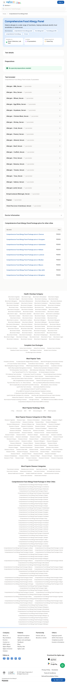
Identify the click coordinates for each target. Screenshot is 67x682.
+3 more (26, 34)
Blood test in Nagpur (12, 326)
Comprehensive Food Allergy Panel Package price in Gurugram (25, 239)
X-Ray (12, 410)
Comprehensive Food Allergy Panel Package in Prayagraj (33, 510)
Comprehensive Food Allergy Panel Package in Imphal (49, 603)
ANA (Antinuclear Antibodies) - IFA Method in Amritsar (44, 370)
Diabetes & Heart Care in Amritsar (19, 350)
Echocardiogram (37, 410)
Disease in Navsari (9, 449)
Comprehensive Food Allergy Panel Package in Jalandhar (33, 541)
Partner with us (40, 635)
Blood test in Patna (27, 330)
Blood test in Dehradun (13, 305)
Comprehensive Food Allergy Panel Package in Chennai (33, 484)
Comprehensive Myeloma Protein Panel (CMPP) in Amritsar (33, 401)
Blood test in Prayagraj (40, 330)
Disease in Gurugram (51, 430)
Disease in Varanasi (44, 458)
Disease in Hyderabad (52, 432)
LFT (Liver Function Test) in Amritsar (16, 363)
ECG (25, 410)
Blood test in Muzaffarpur (41, 324)
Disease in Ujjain (19, 458)
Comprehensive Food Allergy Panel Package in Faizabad (33, 514)
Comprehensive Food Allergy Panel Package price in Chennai (25, 234)
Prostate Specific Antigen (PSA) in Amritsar (27, 361)
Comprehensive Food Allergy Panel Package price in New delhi (25, 270)
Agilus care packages (24, 640)
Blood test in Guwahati (27, 309)
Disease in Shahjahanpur (11, 456)
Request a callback (23, 637)
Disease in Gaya (53, 428)
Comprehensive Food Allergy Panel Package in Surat (49, 584)
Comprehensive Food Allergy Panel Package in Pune (18, 579)
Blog (19, 644)
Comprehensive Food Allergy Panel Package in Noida (33, 573)
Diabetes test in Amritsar (27, 469)
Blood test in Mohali (54, 322)
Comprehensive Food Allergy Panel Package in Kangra (19, 600)
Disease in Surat (58, 456)
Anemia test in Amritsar (41, 475)
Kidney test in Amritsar (26, 471)
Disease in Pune (34, 451)
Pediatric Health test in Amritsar (34, 473)
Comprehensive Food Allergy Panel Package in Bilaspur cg (33, 615)
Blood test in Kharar (28, 318)
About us (5, 635)
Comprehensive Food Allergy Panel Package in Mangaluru (33, 607)
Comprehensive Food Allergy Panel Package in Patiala (19, 577)
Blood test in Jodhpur (14, 316)
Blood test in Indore (40, 311)
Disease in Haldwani (27, 432)
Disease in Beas (39, 422)
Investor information (58, 642)
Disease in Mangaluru (52, 441)
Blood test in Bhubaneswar (26, 301)
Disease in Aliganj (46, 420)
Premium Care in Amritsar (53, 348)
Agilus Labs (21, 648)
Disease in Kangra (11, 439)
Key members (7, 637)
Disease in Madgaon (39, 441)
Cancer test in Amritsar (26, 475)
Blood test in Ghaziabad (27, 307)
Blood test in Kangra (52, 316)
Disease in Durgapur (15, 428)
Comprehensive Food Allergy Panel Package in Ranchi (34, 617)
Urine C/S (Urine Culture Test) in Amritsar (22, 378)
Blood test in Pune (52, 330)
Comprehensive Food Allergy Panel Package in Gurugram (34, 524)
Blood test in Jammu (39, 313)
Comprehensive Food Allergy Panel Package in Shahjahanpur (33, 508)
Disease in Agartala (10, 420)
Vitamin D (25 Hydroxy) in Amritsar (45, 380)
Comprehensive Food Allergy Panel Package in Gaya (33, 518)
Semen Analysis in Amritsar (52, 376)
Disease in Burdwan (41, 424)
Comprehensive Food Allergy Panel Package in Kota (48, 552)
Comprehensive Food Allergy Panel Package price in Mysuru (24, 265)
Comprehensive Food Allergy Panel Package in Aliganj (33, 495)
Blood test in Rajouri (27, 332)
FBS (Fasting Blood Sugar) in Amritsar (14, 365)
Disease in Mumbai (27, 445)
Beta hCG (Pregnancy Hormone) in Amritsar (52, 361)
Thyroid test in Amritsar (13, 469)
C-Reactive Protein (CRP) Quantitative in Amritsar (27, 393)
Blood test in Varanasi (26, 339)
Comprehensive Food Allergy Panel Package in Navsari (48, 569)
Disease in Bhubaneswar (13, 424)
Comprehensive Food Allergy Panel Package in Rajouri (33, 491)
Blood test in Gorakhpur (52, 307)
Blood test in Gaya (13, 307)
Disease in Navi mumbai (52, 447)
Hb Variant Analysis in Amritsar (47, 372)
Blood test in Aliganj (53, 297)
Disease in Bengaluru (51, 422)
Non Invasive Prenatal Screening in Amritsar (15, 399)
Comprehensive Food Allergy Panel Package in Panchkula (34, 575)
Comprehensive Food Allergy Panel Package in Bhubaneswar (33, 611)
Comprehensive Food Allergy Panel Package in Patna (48, 577)
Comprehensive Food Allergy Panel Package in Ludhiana (33, 556)
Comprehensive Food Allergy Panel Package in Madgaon (33, 558)
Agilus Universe (7, 648)
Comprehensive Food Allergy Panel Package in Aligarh (33, 503)
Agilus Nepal (7, 646)
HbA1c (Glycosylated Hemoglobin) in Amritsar (20, 368)
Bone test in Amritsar (54, 469)
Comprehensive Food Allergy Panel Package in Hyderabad (33, 533)
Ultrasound (19, 410)
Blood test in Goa (39, 307)
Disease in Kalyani (58, 437)
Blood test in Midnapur (41, 322)
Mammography (52, 410)
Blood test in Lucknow (12, 320)
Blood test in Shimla (55, 335)
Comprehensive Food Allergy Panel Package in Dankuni (33, 499)
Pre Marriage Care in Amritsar (33, 352)
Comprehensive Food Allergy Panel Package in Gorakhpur (33, 522)
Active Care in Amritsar (26, 348)
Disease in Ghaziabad (15, 430)
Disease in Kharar (33, 439)
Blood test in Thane (46, 337)
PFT (45, 410)
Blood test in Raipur (15, 332)
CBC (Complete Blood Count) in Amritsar (23, 380)
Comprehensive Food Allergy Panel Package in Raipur (48, 579)
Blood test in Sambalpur (26, 335)
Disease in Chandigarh (54, 424)
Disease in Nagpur (13, 447)
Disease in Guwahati (14, 432)
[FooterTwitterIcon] (19, 658)
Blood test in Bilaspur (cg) (42, 301)
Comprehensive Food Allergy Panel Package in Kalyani (18, 550)
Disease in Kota (56, 439)
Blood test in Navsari (13, 328)
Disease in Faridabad (41, 428)
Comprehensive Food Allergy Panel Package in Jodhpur (18, 548)
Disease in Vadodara (31, 458)
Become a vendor (41, 637)
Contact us (6, 642)
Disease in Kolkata (45, 439)
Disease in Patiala (57, 449)
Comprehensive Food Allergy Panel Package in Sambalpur (33, 598)
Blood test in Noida (40, 328)
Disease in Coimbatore (27, 426)
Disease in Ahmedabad (33, 420)
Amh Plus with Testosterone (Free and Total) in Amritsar (45, 395)
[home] (13, 2)
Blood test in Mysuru (55, 324)
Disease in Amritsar (15, 422)
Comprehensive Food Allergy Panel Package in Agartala (48, 596)
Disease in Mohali (52, 443)
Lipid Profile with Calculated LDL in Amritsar (18, 395)
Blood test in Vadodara (13, 339)
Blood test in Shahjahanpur (41, 335)
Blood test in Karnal (15, 318)
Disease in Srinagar (47, 456)
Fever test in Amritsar (12, 471)
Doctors (5, 640)
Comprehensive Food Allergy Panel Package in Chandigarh (33, 622)
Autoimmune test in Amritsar (51, 473)
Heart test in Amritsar (41, 469)
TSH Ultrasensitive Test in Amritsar (19, 370)
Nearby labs (21, 646)
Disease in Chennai (14, 426)
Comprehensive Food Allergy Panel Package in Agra (48, 600)
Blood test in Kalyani (40, 316)
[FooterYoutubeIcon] (4, 658)
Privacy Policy (46, 670)
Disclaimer (55, 670)
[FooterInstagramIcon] (8, 658)
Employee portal (57, 635)
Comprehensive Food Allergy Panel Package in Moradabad (33, 562)
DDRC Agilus (6, 644)
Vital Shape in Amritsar (36, 350)
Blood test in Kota (52, 318)
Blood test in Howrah (54, 309)
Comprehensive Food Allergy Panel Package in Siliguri (49, 581)
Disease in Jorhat (46, 437)
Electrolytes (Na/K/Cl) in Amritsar (42, 387)
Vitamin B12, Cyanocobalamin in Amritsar (45, 378)
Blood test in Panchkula (53, 328)
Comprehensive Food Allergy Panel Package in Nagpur (49, 567)
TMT (30, 410)
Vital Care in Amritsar (12, 348)
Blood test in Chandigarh (13, 303)
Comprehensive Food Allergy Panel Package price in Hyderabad (25, 244)
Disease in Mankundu (15, 443)
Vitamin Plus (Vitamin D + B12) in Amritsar (22, 397)
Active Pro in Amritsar (39, 348)
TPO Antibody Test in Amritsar (13, 374)
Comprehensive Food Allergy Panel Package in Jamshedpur (33, 546)
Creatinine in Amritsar (56, 365)
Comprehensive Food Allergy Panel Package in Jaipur (34, 539)
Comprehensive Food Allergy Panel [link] (18, 13)
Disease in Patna (10, 451)
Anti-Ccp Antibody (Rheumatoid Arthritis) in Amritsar (46, 382)
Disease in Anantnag (28, 422)
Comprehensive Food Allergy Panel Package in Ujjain (33, 588)
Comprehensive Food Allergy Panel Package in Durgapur (33, 512)
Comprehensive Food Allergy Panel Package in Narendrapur (33, 493)
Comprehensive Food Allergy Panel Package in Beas (18, 596)
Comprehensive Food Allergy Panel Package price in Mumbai (25, 260)
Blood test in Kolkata (40, 318)
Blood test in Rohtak (12, 335)
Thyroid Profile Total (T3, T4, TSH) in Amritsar (19, 382)
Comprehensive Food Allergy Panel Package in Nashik (18, 569)
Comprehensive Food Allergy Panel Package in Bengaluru (34, 586)
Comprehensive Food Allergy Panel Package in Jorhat (49, 548)
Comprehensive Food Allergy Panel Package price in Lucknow (25, 254)
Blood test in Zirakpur (54, 339)
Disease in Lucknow (14, 441)
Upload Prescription (24, 635)
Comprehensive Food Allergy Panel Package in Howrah (33, 531)
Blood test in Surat (34, 337)
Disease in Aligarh (57, 420)
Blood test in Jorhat (28, 316)
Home (4, 14)
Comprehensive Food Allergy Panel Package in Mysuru (18, 567)
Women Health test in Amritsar (16, 473)
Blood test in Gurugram (13, 309)
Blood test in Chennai (26, 303)
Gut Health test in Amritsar (53, 471)
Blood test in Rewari (52, 332)
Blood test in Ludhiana (26, 320)
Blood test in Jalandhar (25, 313)
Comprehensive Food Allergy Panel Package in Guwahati (33, 527)
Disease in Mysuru (53, 445)
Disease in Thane (8, 458)
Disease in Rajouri (56, 451)
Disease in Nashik (39, 447)
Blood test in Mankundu (14, 322)
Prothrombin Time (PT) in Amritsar (32, 374)
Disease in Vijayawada (57, 458)
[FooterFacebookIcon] (11, 658)
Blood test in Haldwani (41, 309)
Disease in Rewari (26, 453)
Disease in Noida (33, 449)
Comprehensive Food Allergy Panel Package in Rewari (18, 603)
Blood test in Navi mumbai (54, 326)
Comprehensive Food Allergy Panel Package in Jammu (33, 543)
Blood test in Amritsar (27, 299)
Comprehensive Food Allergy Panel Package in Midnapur (33, 624)
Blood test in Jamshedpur (53, 313)
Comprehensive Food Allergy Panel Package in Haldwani (33, 529)
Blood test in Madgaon (40, 320)
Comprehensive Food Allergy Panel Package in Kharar (34, 605)
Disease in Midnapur (40, 443)
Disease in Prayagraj (22, 451)
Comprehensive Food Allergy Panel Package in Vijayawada (33, 594)
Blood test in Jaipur (13, 313)
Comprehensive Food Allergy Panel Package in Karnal (49, 550)
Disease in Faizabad (28, 428)
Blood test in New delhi (27, 328)
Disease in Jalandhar (56, 434)
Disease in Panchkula (45, 449)
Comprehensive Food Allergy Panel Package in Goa (49, 592)
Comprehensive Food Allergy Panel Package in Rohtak (33, 613)
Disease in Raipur (44, 451)
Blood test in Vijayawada (40, 339)
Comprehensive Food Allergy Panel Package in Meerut (18, 560)
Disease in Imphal (9, 434)
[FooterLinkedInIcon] (15, 658)
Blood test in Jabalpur (53, 311)
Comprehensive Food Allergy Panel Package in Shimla (18, 581)
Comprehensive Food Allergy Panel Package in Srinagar (18, 584)
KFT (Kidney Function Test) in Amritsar (33, 376)
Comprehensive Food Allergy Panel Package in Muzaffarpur (33, 565)
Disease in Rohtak (38, 453)
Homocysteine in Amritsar (14, 376)
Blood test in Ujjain (58, 337)
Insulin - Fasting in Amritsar (53, 363)
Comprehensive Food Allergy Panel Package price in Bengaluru (25, 275)
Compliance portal (57, 640)
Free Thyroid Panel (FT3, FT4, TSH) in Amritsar (24, 372)
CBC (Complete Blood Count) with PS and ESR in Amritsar (24, 384)
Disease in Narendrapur (26, 447)
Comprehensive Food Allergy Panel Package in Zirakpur (33, 505)
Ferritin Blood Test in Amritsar (36, 363)
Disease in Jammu (9, 437)
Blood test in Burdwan (56, 301)
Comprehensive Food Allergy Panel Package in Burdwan (33, 497)
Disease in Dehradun (52, 426)
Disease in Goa (27, 430)
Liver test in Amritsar (39, 471)
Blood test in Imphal (28, 311)
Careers (5, 651)
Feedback (20, 642)
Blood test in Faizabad (40, 305)
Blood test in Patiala (15, 330)
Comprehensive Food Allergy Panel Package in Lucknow (33, 554)
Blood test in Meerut (27, 322)
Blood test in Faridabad (54, 305)
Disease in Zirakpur (34, 460)
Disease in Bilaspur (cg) (28, 424)
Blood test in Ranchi (40, 332)
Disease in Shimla (23, 456)
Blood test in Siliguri (9, 337)
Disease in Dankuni (40, 426)
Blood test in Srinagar (22, 337)
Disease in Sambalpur (50, 453)
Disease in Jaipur (44, 434)
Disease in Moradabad (14, 445)
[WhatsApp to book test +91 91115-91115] (62, 665)
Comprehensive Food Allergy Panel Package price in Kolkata (24, 249)
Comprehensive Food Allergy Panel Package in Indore (34, 535)
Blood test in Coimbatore (41, 303)
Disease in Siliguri (35, 456)
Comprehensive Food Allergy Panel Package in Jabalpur (33, 537)
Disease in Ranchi (15, 453)
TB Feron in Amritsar (47, 393)
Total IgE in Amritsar (34, 399)
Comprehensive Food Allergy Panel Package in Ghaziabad (33, 520)
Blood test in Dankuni (55, 303)
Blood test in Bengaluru (11, 301)
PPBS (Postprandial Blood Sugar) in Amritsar (37, 365)
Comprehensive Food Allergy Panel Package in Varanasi (19, 592)
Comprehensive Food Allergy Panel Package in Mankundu (34, 489)
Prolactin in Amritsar (9, 361)
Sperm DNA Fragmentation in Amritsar (45, 397)
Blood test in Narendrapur (26, 326)
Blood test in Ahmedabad (39, 297)
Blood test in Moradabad (13, 324)
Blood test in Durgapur (26, 305)
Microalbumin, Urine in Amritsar (49, 384)
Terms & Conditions (50, 673)
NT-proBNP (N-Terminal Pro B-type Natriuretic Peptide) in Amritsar (33, 391)
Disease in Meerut (28, 443)
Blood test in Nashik (40, 326)
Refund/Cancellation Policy (50, 676)
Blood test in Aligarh (14, 299)
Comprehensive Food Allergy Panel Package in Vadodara (33, 590)
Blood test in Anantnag (41, 299)
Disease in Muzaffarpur (41, 445)
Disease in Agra (21, 420)
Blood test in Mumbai (27, 324)
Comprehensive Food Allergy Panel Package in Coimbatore (33, 486)
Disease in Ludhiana (27, 441)
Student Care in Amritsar (50, 350)
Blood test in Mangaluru (54, 320)
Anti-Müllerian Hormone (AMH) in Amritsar (52, 399)
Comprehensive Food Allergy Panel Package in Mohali (49, 560)
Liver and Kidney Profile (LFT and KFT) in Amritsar (33, 389)
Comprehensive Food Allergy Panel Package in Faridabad (34, 516)
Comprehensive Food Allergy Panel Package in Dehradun (33, 501)
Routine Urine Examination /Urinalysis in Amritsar (46, 368)
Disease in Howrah (39, 432)
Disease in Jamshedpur (22, 437)
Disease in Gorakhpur (38, 430)
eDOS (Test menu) (57, 637)
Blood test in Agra (26, 297)
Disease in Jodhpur (35, 437)
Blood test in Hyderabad (14, 311)
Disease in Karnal (22, 439)
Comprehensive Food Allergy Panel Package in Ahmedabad (33, 609)
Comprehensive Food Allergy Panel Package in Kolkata (19, 552)
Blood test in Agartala (14, 297)
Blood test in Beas (53, 299)
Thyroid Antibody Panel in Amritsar (52, 374)
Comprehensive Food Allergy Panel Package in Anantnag (33, 619)
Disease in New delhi (21, 449)
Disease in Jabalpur (33, 434)
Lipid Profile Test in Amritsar (24, 387)
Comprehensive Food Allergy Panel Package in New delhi (34, 571)
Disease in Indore (21, 434)
